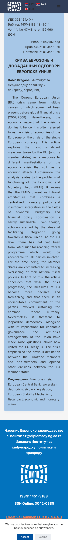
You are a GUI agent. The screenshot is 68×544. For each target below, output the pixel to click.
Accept (25, 536)
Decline (43, 536)
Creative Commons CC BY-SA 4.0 (34, 517)
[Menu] (58, 6)
